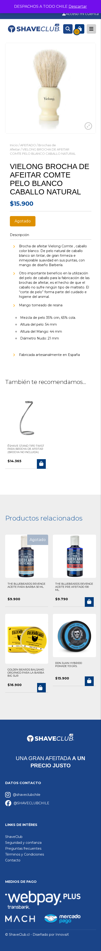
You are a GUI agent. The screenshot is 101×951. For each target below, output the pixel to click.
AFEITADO (28, 145)
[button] (41, 464)
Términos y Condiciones (24, 854)
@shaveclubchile (26, 795)
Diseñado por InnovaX (51, 934)
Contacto (12, 860)
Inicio (14, 145)
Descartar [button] (78, 6)
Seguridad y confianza (23, 843)
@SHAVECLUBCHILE (31, 803)
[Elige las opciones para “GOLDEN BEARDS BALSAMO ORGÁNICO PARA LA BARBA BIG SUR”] (41, 687)
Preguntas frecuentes (23, 848)
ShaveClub (14, 837)
